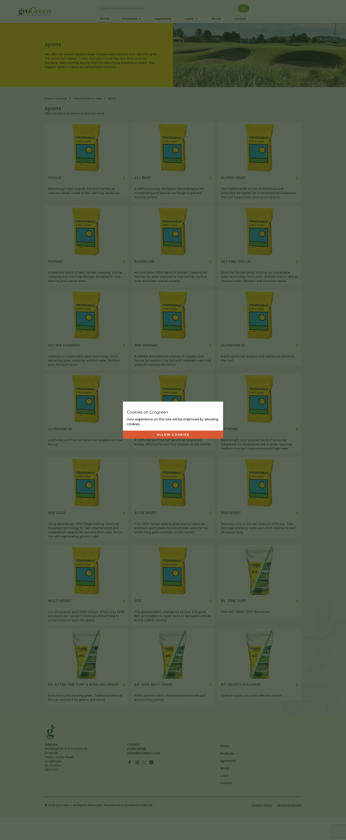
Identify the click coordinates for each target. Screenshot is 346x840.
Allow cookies (173, 434)
